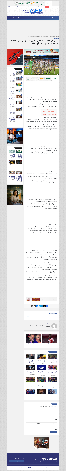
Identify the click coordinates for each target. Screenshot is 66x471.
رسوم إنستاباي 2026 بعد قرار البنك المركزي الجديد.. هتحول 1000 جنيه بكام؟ (12, 103)
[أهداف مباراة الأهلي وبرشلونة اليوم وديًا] (52, 356)
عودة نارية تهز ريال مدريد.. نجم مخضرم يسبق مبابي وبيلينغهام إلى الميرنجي (42, 384)
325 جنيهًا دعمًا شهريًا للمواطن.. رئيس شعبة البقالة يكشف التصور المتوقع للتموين (12, 110)
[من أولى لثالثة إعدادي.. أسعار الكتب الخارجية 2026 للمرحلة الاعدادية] (19, 84)
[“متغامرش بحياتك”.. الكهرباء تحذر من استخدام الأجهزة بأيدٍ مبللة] (19, 78)
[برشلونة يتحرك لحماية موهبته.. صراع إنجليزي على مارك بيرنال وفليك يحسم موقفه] (52, 367)
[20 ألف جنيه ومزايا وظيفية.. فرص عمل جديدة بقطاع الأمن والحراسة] (19, 90)
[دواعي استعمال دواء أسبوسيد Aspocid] (12, 151)
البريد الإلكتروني (54, 423)
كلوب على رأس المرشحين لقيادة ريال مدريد (19, 165)
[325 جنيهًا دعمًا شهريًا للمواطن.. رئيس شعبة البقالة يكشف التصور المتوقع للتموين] (19, 109)
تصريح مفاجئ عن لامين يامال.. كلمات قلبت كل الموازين (42, 361)
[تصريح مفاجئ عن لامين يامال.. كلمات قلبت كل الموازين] (41, 356)
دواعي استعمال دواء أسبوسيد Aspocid (12, 155)
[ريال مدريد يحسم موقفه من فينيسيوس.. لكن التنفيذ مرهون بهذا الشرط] (41, 391)
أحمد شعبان (47, 323)
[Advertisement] (33, 28)
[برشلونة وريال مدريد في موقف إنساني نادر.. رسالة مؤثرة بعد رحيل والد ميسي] (52, 391)
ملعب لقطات (53, 36)
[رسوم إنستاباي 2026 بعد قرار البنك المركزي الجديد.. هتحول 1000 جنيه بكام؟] (19, 102)
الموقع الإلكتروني (38, 423)
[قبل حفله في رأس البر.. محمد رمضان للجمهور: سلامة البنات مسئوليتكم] (19, 96)
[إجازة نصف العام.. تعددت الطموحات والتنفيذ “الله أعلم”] (12, 172)
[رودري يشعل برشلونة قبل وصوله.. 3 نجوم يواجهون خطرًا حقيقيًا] (30, 367)
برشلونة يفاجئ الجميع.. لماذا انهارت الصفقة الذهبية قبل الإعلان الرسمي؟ (30, 396)
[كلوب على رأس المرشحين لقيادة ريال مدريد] (19, 162)
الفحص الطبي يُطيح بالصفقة (48, 111)
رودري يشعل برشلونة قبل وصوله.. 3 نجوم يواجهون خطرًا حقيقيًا (31, 372)
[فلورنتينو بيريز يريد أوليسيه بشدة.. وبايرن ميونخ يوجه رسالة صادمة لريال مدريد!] (30, 356)
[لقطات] (33, 11)
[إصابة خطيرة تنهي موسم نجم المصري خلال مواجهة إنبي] (19, 151)
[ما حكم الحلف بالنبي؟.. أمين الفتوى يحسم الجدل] (19, 73)
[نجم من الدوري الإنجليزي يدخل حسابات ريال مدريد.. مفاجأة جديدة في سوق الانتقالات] (41, 367)
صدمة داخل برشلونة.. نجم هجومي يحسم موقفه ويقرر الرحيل (30, 384)
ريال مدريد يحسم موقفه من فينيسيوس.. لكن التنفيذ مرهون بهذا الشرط (41, 396)
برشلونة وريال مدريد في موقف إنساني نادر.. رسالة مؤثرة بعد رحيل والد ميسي (52, 396)
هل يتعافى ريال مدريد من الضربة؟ (49, 114)
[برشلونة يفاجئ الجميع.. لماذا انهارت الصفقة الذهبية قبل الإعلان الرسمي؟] (30, 391)
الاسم (56, 419)
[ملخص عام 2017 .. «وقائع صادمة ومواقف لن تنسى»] (12, 162)
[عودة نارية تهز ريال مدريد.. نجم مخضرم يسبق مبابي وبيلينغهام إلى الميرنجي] (41, 379)
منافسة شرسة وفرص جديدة (48, 113)
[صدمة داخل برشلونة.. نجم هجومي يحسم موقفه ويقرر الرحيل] (30, 379)
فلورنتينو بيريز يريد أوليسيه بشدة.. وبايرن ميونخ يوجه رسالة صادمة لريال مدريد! (30, 361)
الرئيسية (57, 36)
